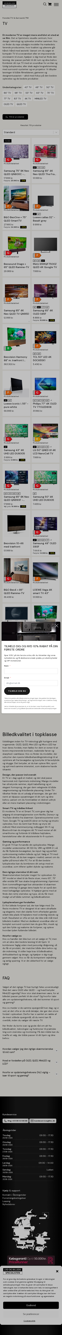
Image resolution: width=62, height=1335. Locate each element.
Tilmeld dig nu (17, 691)
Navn (6, 666)
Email (6, 677)
